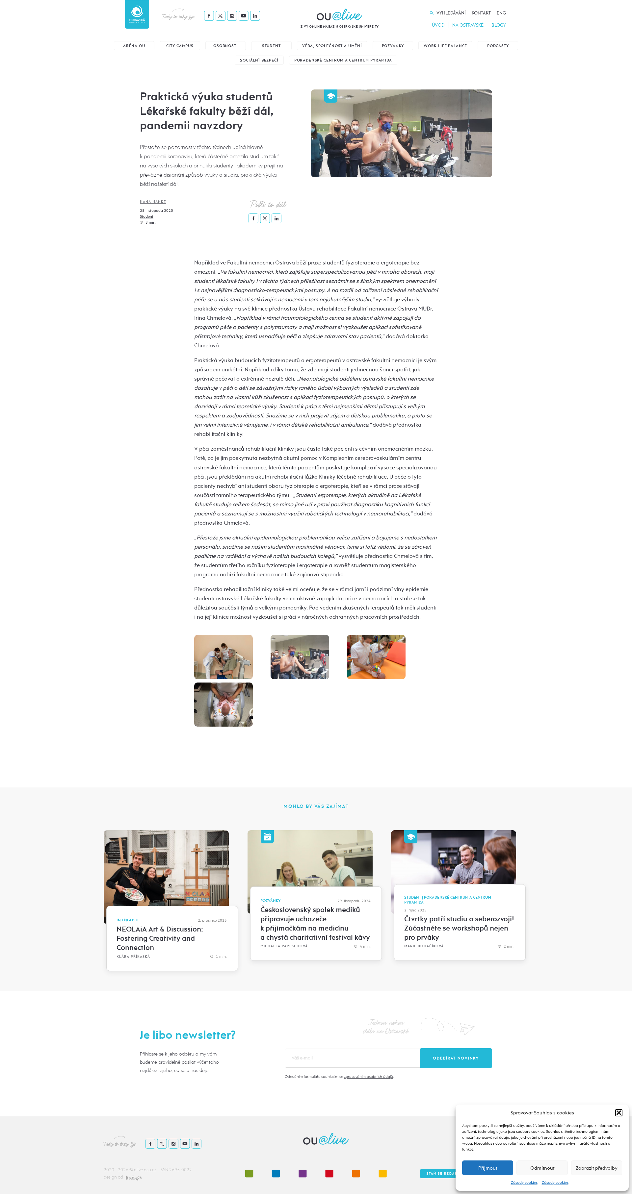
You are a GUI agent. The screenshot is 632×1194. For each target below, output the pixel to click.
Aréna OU (134, 45)
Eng (501, 13)
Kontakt (481, 13)
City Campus (180, 45)
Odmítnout (542, 1168)
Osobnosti (225, 45)
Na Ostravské (468, 25)
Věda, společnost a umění (332, 45)
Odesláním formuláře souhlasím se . (339, 1076)
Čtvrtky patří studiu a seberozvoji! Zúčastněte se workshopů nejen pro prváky (459, 928)
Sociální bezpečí (259, 60)
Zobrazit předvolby (597, 1168)
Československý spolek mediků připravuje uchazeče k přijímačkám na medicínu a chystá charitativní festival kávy (315, 923)
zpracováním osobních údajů (368, 1076)
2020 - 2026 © (119, 1170)
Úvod (438, 25)
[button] (619, 1112)
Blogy (498, 25)
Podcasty (498, 45)
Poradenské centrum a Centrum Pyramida (343, 60)
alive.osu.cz (145, 1170)
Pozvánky (393, 45)
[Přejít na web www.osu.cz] (137, 14)
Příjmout (487, 1168)
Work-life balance (445, 45)
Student (271, 45)
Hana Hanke (153, 202)
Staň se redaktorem (449, 1174)
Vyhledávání (451, 13)
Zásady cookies (524, 1182)
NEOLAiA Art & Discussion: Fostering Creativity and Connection (160, 938)
